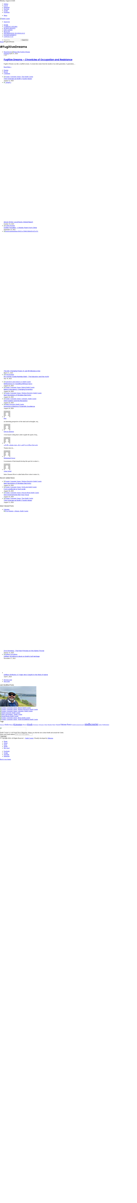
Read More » (7, 67)
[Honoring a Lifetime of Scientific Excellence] (14, 404)
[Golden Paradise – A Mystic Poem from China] (9, 225)
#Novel (24, 724)
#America (2, 724)
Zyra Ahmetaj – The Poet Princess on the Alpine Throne (24, 651)
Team (5, 744)
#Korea (11, 724)
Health (7, 31)
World (5, 746)
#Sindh (30, 724)
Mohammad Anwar (9, 458)
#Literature (17, 724)
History (54, 724)
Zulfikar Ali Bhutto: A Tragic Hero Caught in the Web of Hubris (26, 675)
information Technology (14, 33)
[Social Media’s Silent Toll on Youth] (19, 719)
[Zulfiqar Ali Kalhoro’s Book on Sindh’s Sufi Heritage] (10, 654)
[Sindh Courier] (5, 18)
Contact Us (8, 36)
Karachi (58, 724)
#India (7, 724)
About (5, 743)
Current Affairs (10, 26)
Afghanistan (41, 724)
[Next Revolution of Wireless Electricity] (23, 393)
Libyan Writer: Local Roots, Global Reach (18, 222)
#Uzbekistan (35, 724)
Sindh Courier (29, 738)
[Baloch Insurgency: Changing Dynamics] (19, 387)
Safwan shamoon (9, 431)
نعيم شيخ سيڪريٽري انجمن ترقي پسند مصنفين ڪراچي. (21, 445)
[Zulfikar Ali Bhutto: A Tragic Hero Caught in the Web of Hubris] (11, 672)
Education (8, 30)
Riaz (5, 418)
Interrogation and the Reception (15, 401)
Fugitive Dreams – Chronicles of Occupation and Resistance (38, 59)
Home (6, 25)
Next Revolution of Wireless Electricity (17, 395)
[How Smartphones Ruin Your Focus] (21, 492)
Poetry (69, 724)
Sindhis (100, 724)
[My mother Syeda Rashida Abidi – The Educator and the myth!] (9, 374)
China (45, 724)
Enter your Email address (7, 734)
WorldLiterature (105, 724)
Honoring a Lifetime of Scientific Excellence (19, 406)
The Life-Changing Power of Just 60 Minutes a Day (22, 371)
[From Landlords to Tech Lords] (20, 487)
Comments (7, 73)
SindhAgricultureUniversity (78, 724)
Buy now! (7, 748)
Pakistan (64, 724)
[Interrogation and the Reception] (20, 398)
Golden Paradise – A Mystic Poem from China (20, 228)
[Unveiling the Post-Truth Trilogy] (9, 716)
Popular (6, 70)
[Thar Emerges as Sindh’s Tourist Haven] (18, 76)
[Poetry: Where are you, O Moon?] (15, 718)
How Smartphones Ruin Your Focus (16, 495)
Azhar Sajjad (7, 471)
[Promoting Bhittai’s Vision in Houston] (11, 714)
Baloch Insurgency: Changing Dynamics (18, 389)
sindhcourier (91, 724)
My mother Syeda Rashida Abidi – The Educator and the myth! (26, 377)
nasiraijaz (6, 53)
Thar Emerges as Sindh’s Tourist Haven (18, 79)
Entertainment (10, 35)
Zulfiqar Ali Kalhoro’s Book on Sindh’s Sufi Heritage (22, 656)
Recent (6, 72)
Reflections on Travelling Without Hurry (18, 384)
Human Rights (9, 28)
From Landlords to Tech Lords (14, 489)
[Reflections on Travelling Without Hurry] (17, 381)
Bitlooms (50, 738)
